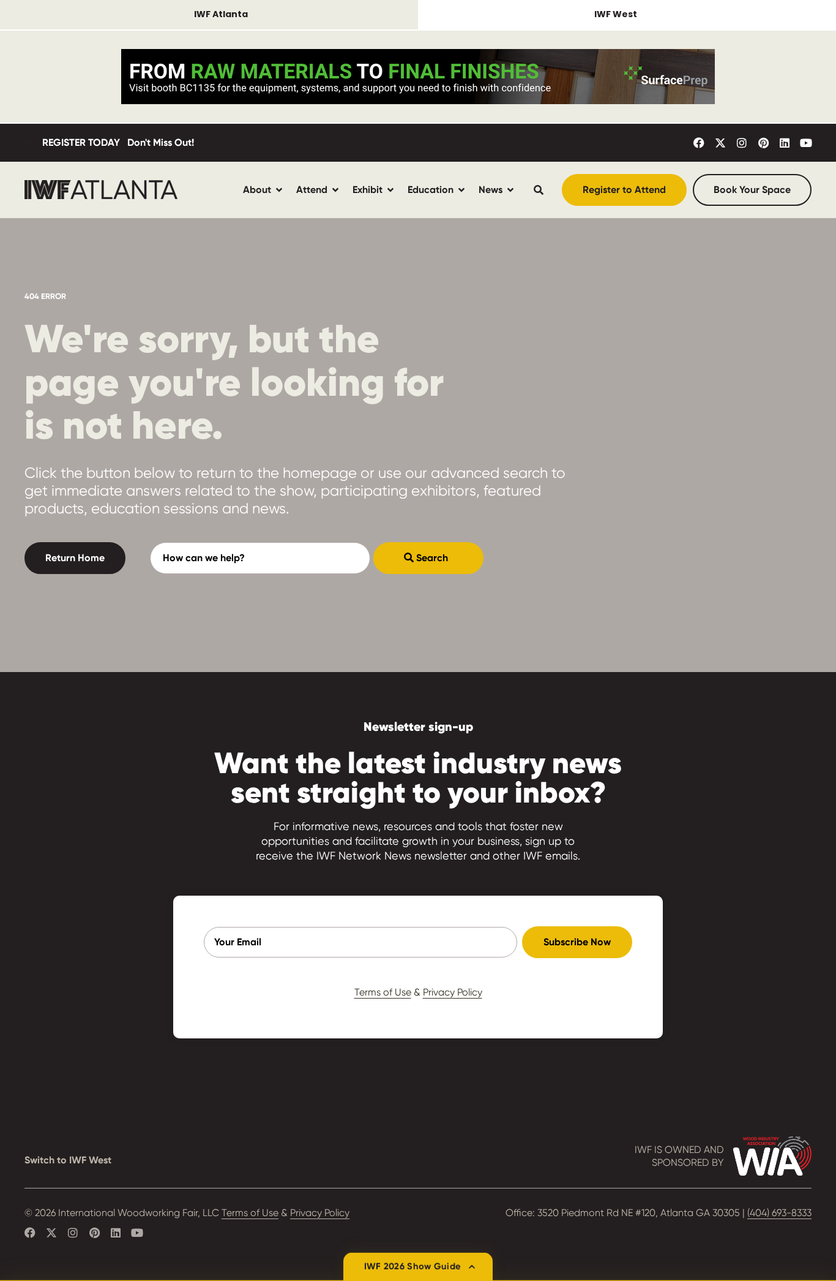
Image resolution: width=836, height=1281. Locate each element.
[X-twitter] (720, 142)
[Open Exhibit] (390, 189)
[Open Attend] (335, 189)
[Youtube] (806, 142)
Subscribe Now (577, 942)
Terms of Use (382, 992)
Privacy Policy (452, 992)
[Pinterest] (763, 142)
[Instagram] (741, 142)
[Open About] (279, 189)
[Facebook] (698, 142)
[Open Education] (461, 189)
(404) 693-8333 (779, 1213)
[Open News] (510, 189)
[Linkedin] (784, 142)
